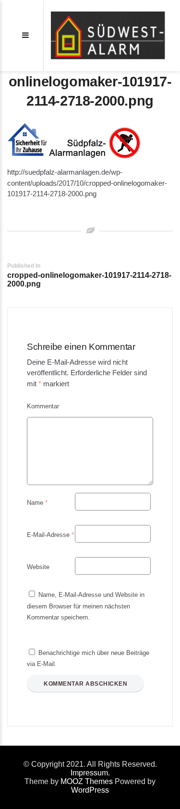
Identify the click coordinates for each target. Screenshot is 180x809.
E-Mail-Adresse (50, 534)
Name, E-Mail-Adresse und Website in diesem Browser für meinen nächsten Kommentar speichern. (85, 606)
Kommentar (43, 406)
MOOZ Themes (86, 781)
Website (38, 567)
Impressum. (90, 773)
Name (37, 502)
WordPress (90, 790)
